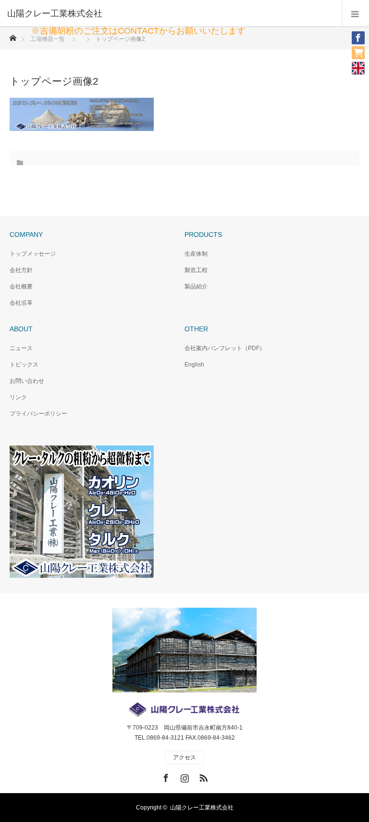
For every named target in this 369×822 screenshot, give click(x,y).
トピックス (24, 364)
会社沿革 (21, 303)
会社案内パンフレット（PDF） (224, 348)
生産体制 (196, 253)
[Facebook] (354, 33)
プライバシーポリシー (38, 413)
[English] (358, 68)
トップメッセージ (33, 253)
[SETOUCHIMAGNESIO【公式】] (354, 48)
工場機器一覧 (47, 39)
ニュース (21, 348)
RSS (202, 776)
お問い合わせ (27, 381)
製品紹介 (196, 286)
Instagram (183, 776)
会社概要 (21, 286)
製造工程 (196, 270)
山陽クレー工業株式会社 (202, 807)
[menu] (355, 13)
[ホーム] (13, 35)
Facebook (165, 776)
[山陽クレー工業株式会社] (170, 13)
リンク (18, 397)
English (194, 364)
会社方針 (21, 270)
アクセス (184, 757)
